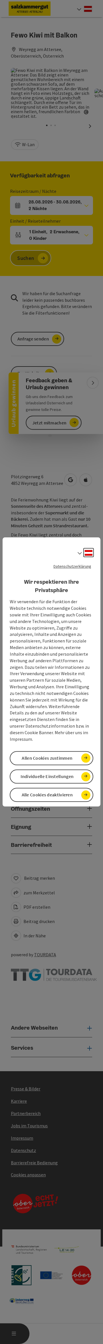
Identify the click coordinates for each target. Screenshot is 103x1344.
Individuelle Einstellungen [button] (47, 776)
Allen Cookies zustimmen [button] (47, 758)
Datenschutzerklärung (72, 566)
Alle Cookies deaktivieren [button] (47, 795)
